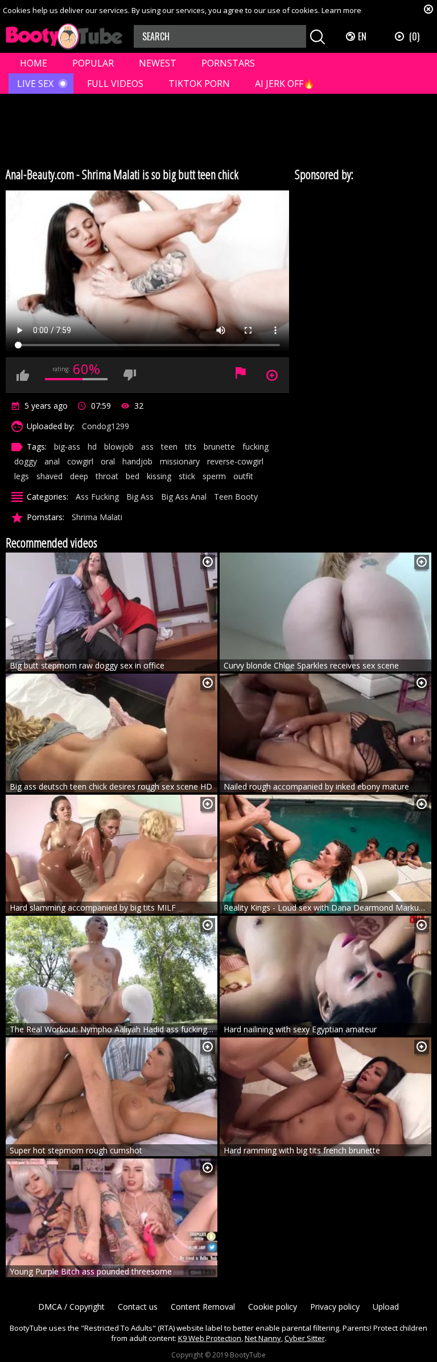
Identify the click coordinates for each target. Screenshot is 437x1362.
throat (107, 476)
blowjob (119, 446)
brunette (219, 446)
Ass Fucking (97, 496)
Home (33, 63)
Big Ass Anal (184, 496)
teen (169, 446)
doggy (25, 461)
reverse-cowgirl (235, 461)
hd (92, 446)
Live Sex (35, 83)
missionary (180, 461)
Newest (157, 63)
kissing (159, 476)
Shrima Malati (97, 517)
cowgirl (80, 461)
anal (52, 461)
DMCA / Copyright (71, 1306)
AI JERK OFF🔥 (285, 83)
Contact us (138, 1306)
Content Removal (203, 1306)
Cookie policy (272, 1306)
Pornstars (228, 63)
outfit (243, 476)
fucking (255, 446)
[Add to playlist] (207, 562)
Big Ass (140, 496)
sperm (214, 476)
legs (21, 476)
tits (190, 446)
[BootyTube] (64, 36)
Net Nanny (263, 1338)
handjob (137, 461)
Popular (93, 63)
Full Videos (115, 83)
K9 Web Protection (209, 1338)
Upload (386, 1306)
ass (147, 446)
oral (108, 461)
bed (132, 476)
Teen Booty (236, 496)
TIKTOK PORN (199, 83)
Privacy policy (335, 1306)
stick (187, 476)
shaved (49, 476)
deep (79, 476)
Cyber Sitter (305, 1338)
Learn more (341, 10)
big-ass (67, 446)
